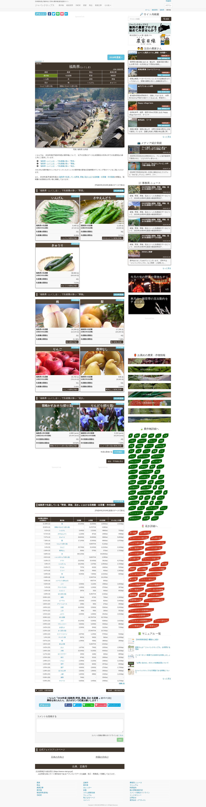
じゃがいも (62, 564)
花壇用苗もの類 (135, 600)
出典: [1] (121, 683)
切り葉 (155, 564)
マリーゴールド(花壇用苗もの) (141, 610)
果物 (113, 79)
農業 (46, 72)
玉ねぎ (132, 482)
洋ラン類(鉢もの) (136, 590)
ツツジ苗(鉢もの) (136, 626)
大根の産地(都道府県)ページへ (149, 378)
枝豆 (62, 657)
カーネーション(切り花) (139, 538)
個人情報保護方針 (136, 790)
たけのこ (142, 441)
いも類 (46, 79)
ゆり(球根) (142, 569)
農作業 (85, 785)
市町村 (78, 5)
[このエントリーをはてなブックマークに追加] (66, 14)
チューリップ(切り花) (151, 559)
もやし (154, 518)
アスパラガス (62, 587)
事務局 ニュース (136, 783)
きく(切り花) (62, 631)
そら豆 (146, 518)
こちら (120, 735)
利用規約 (133, 788)
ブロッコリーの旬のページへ (149, 386)
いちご (62, 661)
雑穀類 (113, 76)
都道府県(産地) (42, 793)
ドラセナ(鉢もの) (155, 595)
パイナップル (152, 508)
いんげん (91, 83)
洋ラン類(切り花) (136, 548)
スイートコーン (62, 634)
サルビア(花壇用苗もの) (139, 605)
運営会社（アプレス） (138, 800)
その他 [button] (107, 5)
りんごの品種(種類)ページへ (149, 361)
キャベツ (62, 681)
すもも (62, 567)
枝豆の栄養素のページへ (149, 369)
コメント (86, 800)
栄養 (85, 790)
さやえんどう (62, 534)
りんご (62, 547)
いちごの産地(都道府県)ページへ (149, 403)
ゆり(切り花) (62, 594)
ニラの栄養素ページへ (149, 394)
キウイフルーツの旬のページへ (149, 411)
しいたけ (159, 482)
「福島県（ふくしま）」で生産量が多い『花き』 (57, 166)
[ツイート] (53, 14)
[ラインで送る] (57, 14)
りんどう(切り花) (46, 86)
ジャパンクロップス (44, 5)
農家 (85, 5)
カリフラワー (62, 654)
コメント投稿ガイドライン (140, 793)
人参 (62, 674)
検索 (167, 19)
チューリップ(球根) (157, 569)
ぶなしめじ (146, 487)
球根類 (132, 569)
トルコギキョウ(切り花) (62, 557)
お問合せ (133, 798)
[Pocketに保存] (62, 14)
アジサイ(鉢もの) (161, 621)
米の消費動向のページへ (149, 419)
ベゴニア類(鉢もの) (155, 584)
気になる (42, 14)
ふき (62, 610)
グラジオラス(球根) (137, 574)
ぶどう (62, 614)
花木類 (142, 595)
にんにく (62, 590)
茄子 (62, 667)
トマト (62, 560)
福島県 (162, 10)
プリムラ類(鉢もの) (137, 584)
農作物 (61, 5)
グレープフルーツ (145, 492)
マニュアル (87, 795)
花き (46, 83)
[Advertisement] (79, 34)
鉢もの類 (62, 644)
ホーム (147, 10)
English (168, 1)
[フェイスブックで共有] (49, 14)
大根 (62, 651)
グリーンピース (62, 604)
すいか (141, 508)
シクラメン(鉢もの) (62, 580)
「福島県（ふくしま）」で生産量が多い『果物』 (57, 164)
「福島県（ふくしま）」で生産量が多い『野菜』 (57, 161)
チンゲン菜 (62, 637)
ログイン (168, 5)
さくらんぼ (134, 503)
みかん (132, 492)
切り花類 (62, 617)
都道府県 (69, 5)
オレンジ (148, 513)
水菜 (131, 446)
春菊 (62, 597)
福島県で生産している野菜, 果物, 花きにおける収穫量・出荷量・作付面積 (86, 177)
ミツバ (62, 570)
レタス (146, 461)
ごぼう (132, 441)
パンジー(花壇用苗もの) (154, 600)
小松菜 (139, 446)
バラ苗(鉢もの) (152, 626)
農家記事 (98, 5)
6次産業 (69, 76)
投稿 (120, 740)
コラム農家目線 (89, 793)
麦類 (91, 79)
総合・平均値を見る (115, 461)
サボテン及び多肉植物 (154, 590)
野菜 (91, 76)
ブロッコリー (62, 624)
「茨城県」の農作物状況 (114, 690)
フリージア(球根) (154, 574)
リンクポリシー (135, 795)
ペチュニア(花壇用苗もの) (139, 615)
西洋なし (62, 550)
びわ (147, 498)
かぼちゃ (62, 627)
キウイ (163, 508)
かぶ (62, 647)
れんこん (152, 441)
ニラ (62, 584)
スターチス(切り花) (153, 548)
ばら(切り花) (156, 538)
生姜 (150, 482)
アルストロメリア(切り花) (139, 564)
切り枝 (62, 577)
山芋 (161, 477)
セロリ (132, 456)
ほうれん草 (62, 671)
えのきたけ (134, 487)
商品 (90, 5)
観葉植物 (133, 595)
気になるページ (89, 798)
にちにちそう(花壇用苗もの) (140, 621)
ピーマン (62, 600)
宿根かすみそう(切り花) (68, 86)
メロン (132, 508)
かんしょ (133, 477)
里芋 (62, 664)
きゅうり (113, 83)
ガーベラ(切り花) (136, 553)
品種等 (85, 783)
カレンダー (87, 788)
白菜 (62, 607)
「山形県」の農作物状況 (45, 690)
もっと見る (167, 137)
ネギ (62, 620)
